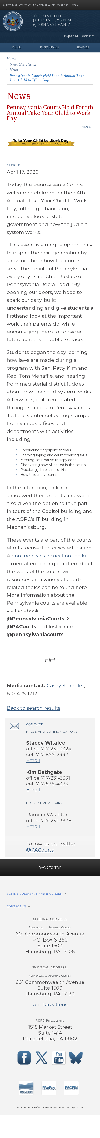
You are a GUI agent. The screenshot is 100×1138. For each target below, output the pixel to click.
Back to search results (33, 708)
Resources (49, 47)
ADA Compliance (44, 5)
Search (82, 47)
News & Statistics (23, 64)
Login (74, 5)
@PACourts (40, 850)
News (14, 70)
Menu (16, 47)
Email (33, 760)
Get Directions (50, 1004)
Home (11, 58)
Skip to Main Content (16, 5)
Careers (62, 5)
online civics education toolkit (51, 556)
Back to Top (50, 868)
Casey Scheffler (65, 686)
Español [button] (71, 36)
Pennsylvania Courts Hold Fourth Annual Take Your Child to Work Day (46, 78)
